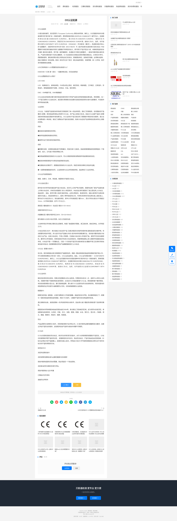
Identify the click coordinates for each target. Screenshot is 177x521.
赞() (85, 24)
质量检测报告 (125, 117)
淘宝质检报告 (120, 6)
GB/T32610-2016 (135, 154)
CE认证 (123, 120)
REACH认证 (124, 160)
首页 (58, 6)
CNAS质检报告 (135, 133)
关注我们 (138, 2)
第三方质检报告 (125, 126)
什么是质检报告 (115, 136)
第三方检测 (134, 111)
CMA (112, 111)
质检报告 (40, 6)
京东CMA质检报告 (135, 163)
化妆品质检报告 (116, 224)
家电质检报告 (135, 160)
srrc (122, 154)
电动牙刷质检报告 (135, 166)
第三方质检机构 (115, 133)
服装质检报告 (114, 126)
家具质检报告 (116, 232)
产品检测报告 (114, 139)
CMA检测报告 (116, 191)
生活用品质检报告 (117, 258)
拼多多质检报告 (133, 6)
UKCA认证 (114, 145)
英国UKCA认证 (115, 148)
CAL (122, 151)
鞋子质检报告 (135, 157)
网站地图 (95, 510)
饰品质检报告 (116, 279)
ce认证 (48, 12)
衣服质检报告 (116, 266)
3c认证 (114, 186)
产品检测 (133, 117)
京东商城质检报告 (125, 157)
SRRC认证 (124, 148)
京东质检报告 (97, 6)
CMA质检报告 (125, 133)
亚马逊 (133, 142)
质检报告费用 (114, 123)
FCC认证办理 (125, 142)
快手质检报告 (116, 237)
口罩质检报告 (114, 169)
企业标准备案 (125, 172)
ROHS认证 (115, 212)
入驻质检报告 (114, 157)
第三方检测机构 (125, 114)
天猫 (122, 111)
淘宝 (132, 114)
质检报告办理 (135, 108)
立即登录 (66, 468)
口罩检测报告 (85, 6)
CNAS (122, 108)
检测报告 (75, 6)
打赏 (77, 385)
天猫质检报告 (109, 6)
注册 (76, 468)
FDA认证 (114, 206)
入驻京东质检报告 (115, 172)
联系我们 (81, 498)
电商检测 (123, 145)
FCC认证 (123, 130)
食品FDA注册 (124, 166)
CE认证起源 (71, 20)
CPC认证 (133, 148)
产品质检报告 (114, 117)
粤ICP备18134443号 (88, 514)
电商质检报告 (135, 123)
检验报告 (133, 120)
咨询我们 (95, 498)
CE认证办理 (124, 136)
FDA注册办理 (135, 172)
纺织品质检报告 (116, 263)
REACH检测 (134, 151)
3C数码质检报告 (117, 183)
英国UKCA (134, 145)
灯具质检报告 (125, 169)
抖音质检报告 (125, 163)
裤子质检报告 (116, 268)
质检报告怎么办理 (135, 126)
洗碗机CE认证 (42, 410)
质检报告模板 (135, 136)
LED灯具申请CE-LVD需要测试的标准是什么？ (91, 410)
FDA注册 (123, 139)
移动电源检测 (114, 163)
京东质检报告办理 (115, 166)
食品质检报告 (116, 276)
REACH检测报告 (115, 160)
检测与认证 (115, 248)
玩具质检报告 (114, 142)
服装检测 (113, 151)
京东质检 (133, 130)
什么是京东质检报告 (135, 169)
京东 (112, 114)
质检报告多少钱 (125, 123)
